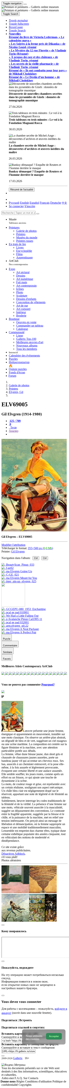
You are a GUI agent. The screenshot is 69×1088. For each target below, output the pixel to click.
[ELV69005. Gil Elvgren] (34, 530)
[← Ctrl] (18, 581)
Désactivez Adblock (13, 853)
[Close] (37, 213)
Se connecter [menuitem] (16, 206)
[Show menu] (25, 4)
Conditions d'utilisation (38, 1081)
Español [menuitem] (34, 202)
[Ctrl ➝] (23, 609)
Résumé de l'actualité (21, 189)
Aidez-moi (8, 1078)
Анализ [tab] (13, 430)
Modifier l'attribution (13, 544)
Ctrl (36, 558)
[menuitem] (64, 202)
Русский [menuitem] (14, 202)
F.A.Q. (19, 1078)
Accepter (54, 1036)
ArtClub (18, 262)
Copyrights (25, 1084)
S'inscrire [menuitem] (29, 206)
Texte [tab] (13, 427)
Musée (17, 221)
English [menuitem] (24, 202)
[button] (18, 20)
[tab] (15, 420)
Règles (20, 1081)
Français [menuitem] (44, 202)
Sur (25, 1078)
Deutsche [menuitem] (55, 202)
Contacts (33, 1078)
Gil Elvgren (18, 551)
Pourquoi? (48, 684)
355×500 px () (40, 548)
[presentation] (38, 434)
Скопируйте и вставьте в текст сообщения (27, 1047)
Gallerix (17, 1058)
